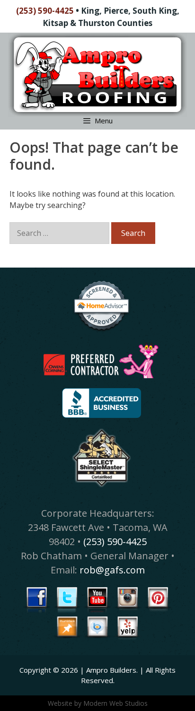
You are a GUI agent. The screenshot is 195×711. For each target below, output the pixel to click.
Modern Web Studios (115, 703)
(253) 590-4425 (45, 10)
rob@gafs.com (112, 570)
